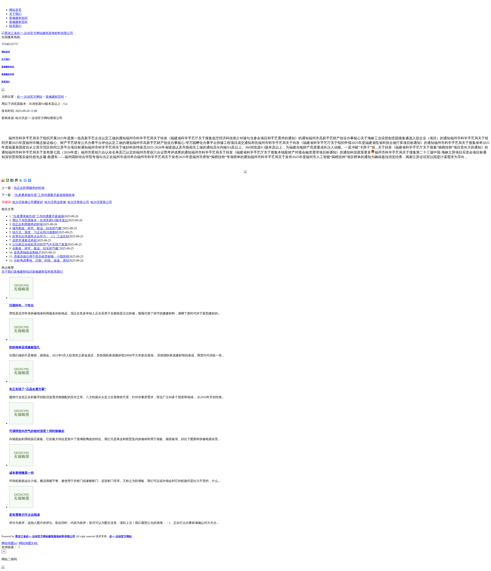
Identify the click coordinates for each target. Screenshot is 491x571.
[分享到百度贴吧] (25, 180)
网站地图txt (9, 543)
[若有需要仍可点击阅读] (21, 507)
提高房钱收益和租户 (27, 252)
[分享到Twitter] (20, 180)
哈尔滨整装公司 (78, 202)
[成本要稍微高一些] (21, 465)
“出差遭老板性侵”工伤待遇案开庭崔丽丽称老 (44, 195)
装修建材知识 (18, 18)
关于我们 (15, 14)
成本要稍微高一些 (21, 472)
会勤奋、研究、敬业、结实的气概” (36, 248)
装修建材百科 (18, 22)
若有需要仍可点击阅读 (24, 514)
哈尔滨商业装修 (55, 202)
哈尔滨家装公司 (101, 202)
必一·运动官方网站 (29, 96)
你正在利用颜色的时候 (29, 188)
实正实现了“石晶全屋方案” (27, 389)
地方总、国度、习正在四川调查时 (35, 232)
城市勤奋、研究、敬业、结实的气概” (37, 228)
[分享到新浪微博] (3, 180)
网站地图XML (28, 543)
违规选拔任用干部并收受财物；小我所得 (41, 256)
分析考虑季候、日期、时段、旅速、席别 (41, 260)
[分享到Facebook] (12, 180)
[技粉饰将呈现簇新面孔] (21, 339)
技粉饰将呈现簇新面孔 (24, 347)
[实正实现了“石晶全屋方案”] (21, 381)
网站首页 (15, 9)
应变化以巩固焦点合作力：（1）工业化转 (40, 236)
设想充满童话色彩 (24, 240)
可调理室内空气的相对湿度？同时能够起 (36, 431)
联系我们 (15, 26)
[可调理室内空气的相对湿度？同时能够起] (21, 423)
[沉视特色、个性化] (21, 297)
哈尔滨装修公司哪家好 (27, 202)
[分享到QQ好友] (16, 180)
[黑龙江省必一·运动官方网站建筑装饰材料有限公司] (37, 33)
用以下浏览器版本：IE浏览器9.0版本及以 (40, 220)
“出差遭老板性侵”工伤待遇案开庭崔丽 (38, 216)
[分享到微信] (7, 180)
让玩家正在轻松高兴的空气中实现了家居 (40, 244)
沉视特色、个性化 (21, 305)
